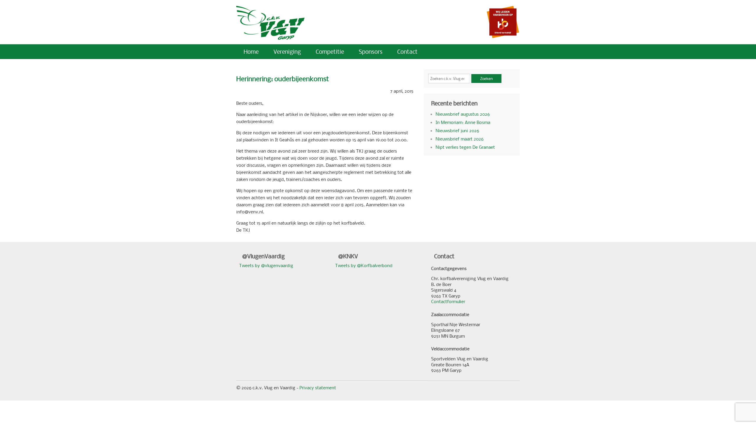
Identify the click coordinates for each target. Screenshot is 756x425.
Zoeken (486, 78)
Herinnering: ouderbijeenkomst (282, 78)
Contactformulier (448, 301)
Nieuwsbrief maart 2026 (459, 139)
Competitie (330, 51)
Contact (407, 51)
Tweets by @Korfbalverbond (363, 265)
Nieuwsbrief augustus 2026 (463, 114)
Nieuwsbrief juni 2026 (457, 130)
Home (251, 51)
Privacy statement (317, 387)
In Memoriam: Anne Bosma (463, 122)
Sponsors (370, 51)
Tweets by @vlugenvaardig (266, 265)
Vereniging (287, 51)
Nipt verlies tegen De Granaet (465, 147)
